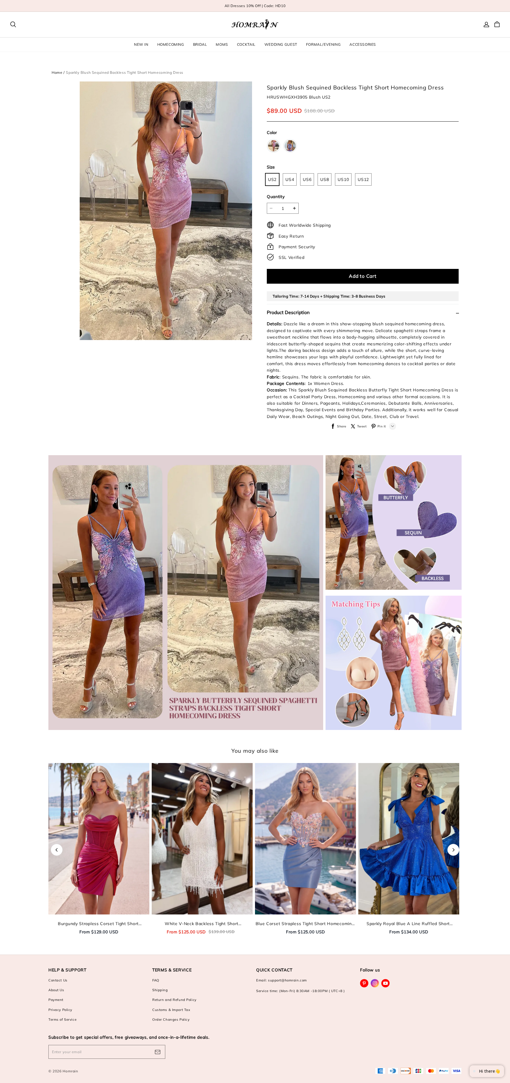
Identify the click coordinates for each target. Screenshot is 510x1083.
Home (57, 72)
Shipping (160, 990)
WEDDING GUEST (280, 44)
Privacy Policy (60, 1010)
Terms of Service (62, 1019)
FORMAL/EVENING (323, 44)
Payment (55, 1000)
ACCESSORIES (362, 44)
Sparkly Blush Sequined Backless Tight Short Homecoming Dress (124, 72)
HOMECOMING (170, 44)
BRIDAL (200, 44)
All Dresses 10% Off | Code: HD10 (255, 6)
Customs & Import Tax (171, 1010)
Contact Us (58, 980)
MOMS (222, 44)
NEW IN (141, 44)
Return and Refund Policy (174, 1000)
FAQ (155, 980)
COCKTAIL (246, 44)
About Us (56, 990)
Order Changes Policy (170, 1019)
